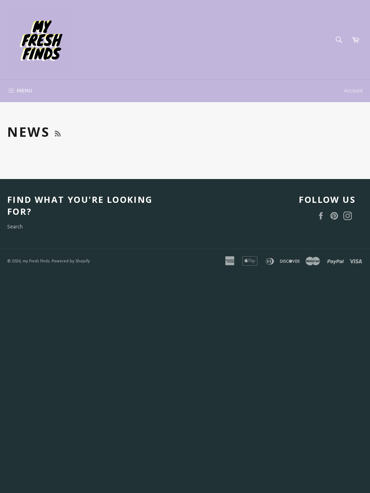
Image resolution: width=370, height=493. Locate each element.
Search (15, 227)
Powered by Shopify (71, 261)
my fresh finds (36, 261)
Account (353, 90)
